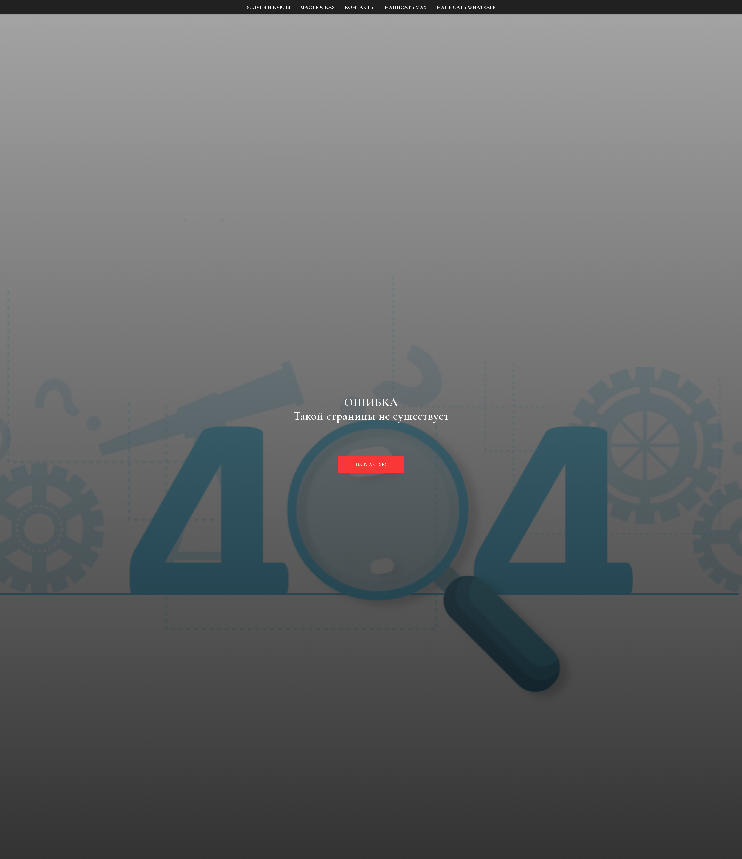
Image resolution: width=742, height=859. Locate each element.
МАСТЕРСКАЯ (317, 7)
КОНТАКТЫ (360, 7)
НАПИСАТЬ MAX (406, 7)
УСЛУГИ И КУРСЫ (268, 7)
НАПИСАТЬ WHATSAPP (466, 7)
